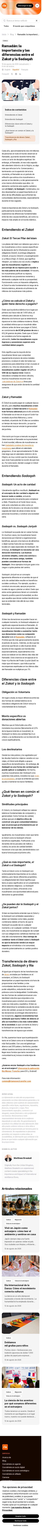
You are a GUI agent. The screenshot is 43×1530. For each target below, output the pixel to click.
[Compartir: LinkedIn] (20, 74)
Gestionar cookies (20, 1525)
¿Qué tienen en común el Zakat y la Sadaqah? (19, 132)
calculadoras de (12, 381)
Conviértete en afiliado (11, 1474)
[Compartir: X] (12, 74)
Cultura (5, 41)
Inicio (4, 34)
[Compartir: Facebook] (16, 74)
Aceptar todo (20, 1516)
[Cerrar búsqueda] (36, 20)
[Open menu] (37, 6)
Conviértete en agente (11, 1464)
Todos (6, 26)
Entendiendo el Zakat (13, 115)
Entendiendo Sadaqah (14, 119)
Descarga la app (25, 6)
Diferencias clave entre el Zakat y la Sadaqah (18, 125)
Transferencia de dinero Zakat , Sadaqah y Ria (18, 138)
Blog (12, 34)
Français (24, 70)
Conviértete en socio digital (13, 1467)
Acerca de (6, 1457)
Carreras (5, 1477)
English (7, 70)
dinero (7, 974)
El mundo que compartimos (24, 26)
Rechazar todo (20, 1521)
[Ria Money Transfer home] (4, 5)
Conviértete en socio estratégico (15, 1470)
